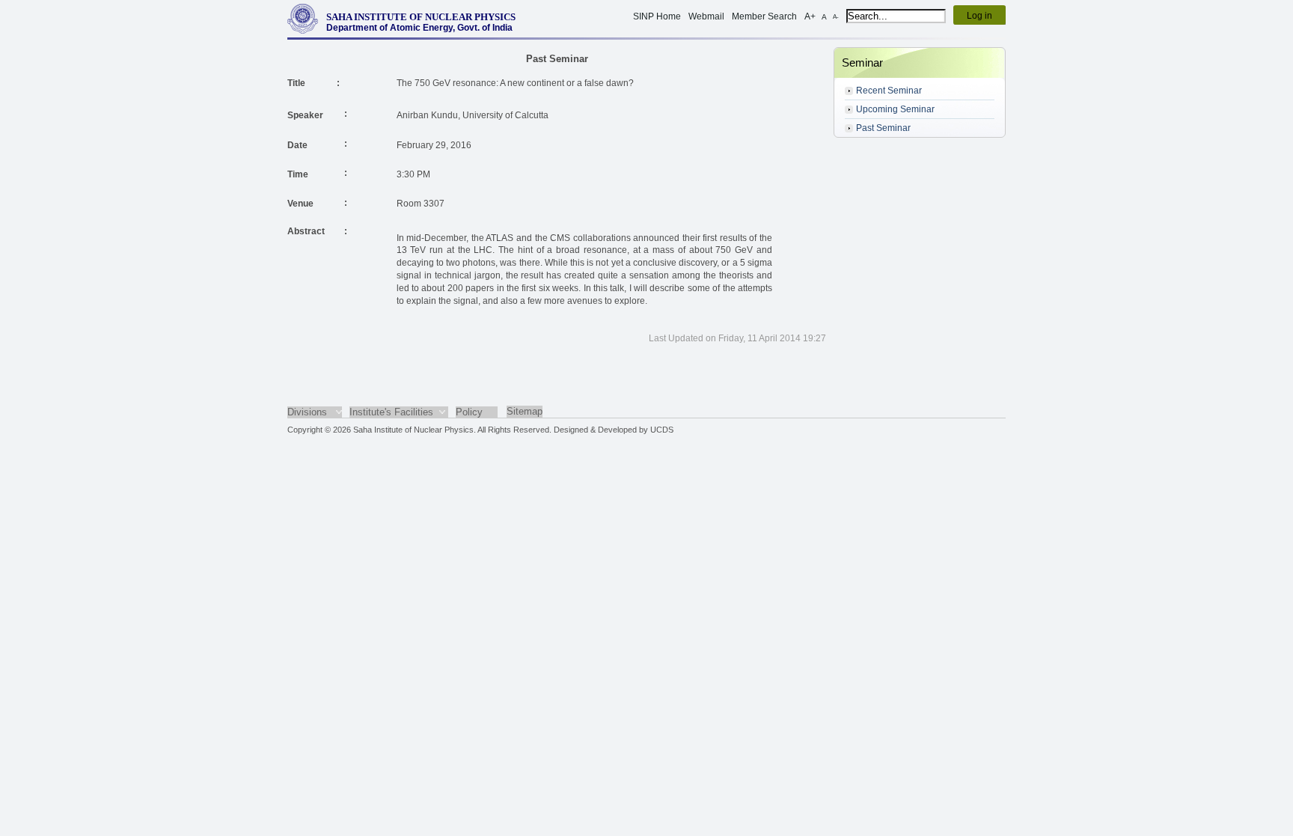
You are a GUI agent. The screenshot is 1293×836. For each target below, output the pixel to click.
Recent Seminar (889, 90)
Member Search (764, 16)
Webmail (706, 16)
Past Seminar (883, 128)
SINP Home (657, 16)
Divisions (307, 412)
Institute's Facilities (391, 412)
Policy (469, 412)
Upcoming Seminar (895, 109)
